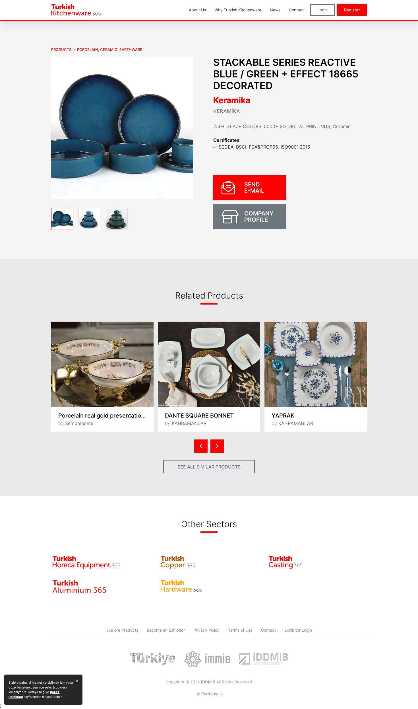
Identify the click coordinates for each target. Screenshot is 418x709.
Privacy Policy (206, 630)
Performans (212, 693)
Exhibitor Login (298, 630)
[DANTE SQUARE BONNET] (209, 364)
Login (322, 9)
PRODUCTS (61, 49)
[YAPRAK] (315, 364)
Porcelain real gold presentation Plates (106, 415)
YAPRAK (283, 415)
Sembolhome (79, 423)
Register (352, 9)
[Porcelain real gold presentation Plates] (102, 364)
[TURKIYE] (152, 658)
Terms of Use (240, 630)
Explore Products (122, 630)
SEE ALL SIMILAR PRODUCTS (209, 467)
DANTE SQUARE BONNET (199, 415)
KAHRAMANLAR (189, 423)
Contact (268, 630)
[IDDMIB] (263, 659)
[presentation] (201, 446)
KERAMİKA (226, 111)
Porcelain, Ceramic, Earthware (109, 49)
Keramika (231, 100)
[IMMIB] (207, 658)
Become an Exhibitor (166, 630)
